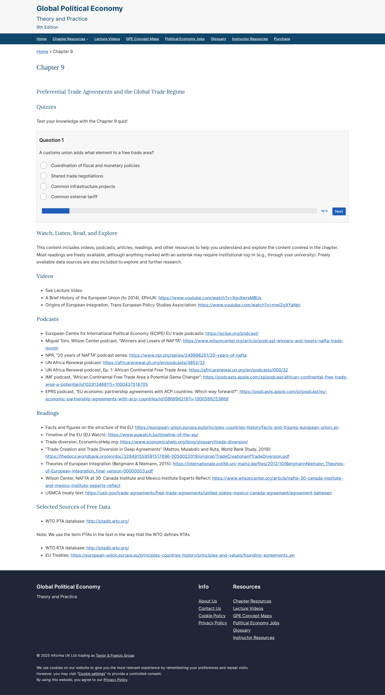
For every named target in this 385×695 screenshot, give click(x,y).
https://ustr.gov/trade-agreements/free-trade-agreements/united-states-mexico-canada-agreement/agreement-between (208, 492)
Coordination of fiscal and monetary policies (95, 165)
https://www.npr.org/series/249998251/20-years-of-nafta (188, 355)
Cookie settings (91, 673)
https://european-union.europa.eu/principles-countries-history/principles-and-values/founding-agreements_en (183, 555)
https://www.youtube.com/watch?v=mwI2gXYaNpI (249, 305)
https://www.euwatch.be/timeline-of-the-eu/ (153, 434)
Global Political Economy (80, 8)
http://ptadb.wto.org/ (107, 521)
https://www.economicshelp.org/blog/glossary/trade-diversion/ (184, 441)
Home (42, 51)
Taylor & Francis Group (115, 655)
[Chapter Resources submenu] (87, 39)
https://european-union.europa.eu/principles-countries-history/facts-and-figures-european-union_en (237, 427)
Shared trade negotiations (77, 176)
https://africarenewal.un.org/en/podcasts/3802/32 (154, 362)
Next (339, 211)
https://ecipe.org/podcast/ (232, 333)
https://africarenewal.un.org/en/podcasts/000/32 (238, 370)
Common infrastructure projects (83, 186)
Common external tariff (74, 196)
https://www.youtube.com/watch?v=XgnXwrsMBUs (210, 297)
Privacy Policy (115, 679)
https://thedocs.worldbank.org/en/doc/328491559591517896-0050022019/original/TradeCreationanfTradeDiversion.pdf (167, 456)
